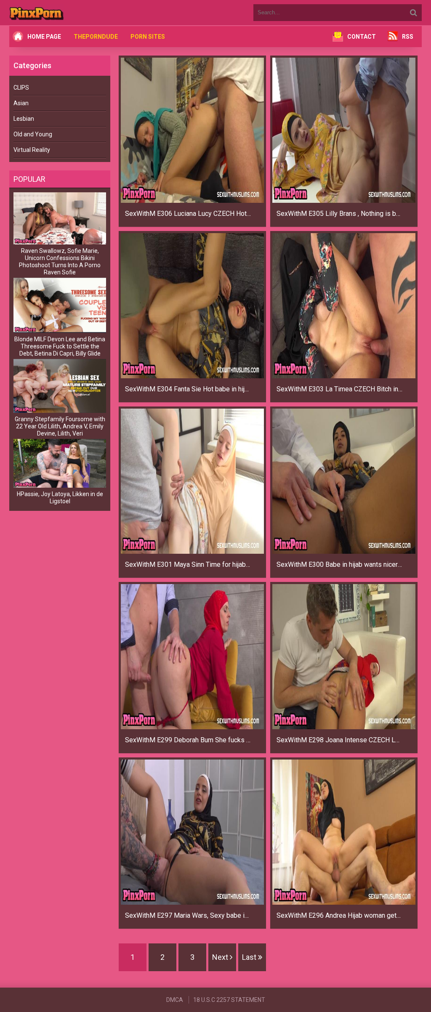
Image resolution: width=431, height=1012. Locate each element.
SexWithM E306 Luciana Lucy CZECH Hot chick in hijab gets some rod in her (188, 214)
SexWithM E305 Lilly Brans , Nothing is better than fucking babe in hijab (340, 214)
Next (221, 957)
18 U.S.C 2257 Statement (229, 999)
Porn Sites (147, 36)
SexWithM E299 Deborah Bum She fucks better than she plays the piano (188, 740)
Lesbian (23, 118)
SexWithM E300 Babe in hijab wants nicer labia (340, 564)
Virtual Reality (31, 149)
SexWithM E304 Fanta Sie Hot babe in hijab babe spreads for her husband (188, 389)
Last (250, 957)
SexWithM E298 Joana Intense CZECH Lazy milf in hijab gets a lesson (340, 740)
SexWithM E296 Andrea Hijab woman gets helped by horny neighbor (340, 915)
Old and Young (32, 134)
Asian (21, 103)
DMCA (174, 999)
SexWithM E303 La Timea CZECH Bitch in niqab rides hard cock (340, 389)
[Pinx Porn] (59, 12)
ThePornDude (96, 36)
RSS (407, 36)
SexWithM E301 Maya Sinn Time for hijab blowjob (188, 564)
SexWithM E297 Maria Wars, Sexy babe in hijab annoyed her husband (188, 915)
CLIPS (21, 87)
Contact (361, 36)
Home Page (44, 36)
